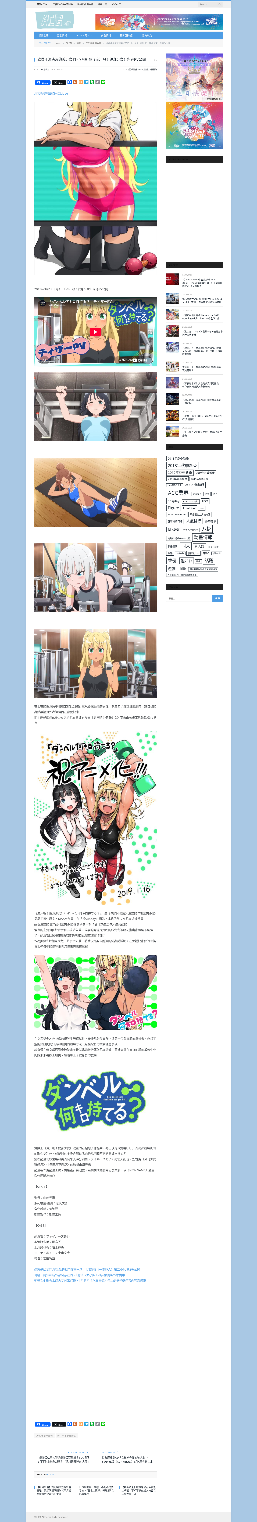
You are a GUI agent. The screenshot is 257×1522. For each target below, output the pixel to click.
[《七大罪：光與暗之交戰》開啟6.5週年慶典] (172, 431)
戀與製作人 (193, 553)
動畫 (146, 69)
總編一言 (102, 4)
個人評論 (174, 529)
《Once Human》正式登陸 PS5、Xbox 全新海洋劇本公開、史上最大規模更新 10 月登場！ (202, 283)
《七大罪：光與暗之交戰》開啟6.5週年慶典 (202, 434)
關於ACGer (42, 4)
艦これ (186, 560)
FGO (205, 501)
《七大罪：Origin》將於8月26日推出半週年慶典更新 (202, 333)
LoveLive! (189, 508)
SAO (201, 508)
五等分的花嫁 (175, 521)
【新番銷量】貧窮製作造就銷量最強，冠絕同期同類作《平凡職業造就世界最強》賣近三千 (54, 1490)
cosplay (173, 501)
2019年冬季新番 (180, 472)
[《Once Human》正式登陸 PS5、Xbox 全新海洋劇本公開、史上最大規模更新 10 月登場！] (172, 279)
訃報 (198, 561)
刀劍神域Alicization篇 (179, 538)
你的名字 (210, 521)
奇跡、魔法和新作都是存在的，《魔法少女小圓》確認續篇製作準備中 (79, 1275)
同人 (185, 546)
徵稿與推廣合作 (85, 4)
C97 (215, 493)
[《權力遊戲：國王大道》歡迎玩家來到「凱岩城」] (172, 399)
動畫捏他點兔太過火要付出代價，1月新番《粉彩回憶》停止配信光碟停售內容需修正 (90, 1280)
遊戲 (172, 568)
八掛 (206, 529)
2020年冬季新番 (174, 485)
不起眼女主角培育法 (200, 514)
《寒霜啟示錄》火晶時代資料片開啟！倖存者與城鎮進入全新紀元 (201, 385)
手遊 (206, 553)
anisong (197, 493)
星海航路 (147, 35)
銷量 (183, 569)
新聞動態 (43, 35)
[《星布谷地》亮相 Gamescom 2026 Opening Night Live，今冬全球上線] (172, 314)
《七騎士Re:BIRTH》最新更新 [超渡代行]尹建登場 (202, 417)
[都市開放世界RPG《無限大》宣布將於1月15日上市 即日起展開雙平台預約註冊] (172, 298)
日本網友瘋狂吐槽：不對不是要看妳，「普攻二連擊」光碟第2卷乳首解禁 (96, 1490)
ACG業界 (178, 492)
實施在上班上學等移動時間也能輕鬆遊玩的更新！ (201, 368)
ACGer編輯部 (43, 69)
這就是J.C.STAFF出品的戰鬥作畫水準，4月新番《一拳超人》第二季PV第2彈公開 (87, 1269)
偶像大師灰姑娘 (190, 529)
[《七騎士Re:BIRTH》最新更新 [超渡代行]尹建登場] (172, 415)
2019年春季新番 (177, 479)
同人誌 (199, 546)
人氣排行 (193, 520)
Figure (173, 507)
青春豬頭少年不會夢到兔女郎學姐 (182, 575)
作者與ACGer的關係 (62, 4)
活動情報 (62, 35)
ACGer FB (116, 4)
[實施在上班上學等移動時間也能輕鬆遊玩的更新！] (172, 366)
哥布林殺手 (213, 546)
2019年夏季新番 (130, 69)
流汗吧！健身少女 (66, 1435)
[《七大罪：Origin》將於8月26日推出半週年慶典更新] (172, 331)
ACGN (140, 69)
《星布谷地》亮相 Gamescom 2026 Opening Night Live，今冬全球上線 (201, 317)
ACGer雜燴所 (194, 485)
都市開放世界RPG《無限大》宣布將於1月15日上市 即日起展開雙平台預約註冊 (202, 300)
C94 (207, 493)
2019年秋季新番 (199, 479)
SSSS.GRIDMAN (177, 514)
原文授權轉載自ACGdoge (51, 93)
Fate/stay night (190, 501)
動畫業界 (172, 546)
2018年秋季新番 (182, 465)
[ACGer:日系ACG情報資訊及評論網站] (54, 19)
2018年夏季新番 (178, 458)
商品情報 (106, 35)
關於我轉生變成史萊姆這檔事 (203, 569)
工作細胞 (180, 553)
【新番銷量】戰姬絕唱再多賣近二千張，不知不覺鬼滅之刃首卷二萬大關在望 (139, 1490)
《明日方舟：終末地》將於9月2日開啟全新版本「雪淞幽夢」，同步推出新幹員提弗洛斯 (202, 351)
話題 (208, 560)
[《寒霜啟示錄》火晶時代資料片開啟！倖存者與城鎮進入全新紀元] (172, 382)
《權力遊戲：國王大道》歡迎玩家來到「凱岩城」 (201, 401)
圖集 (170, 553)
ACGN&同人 (82, 35)
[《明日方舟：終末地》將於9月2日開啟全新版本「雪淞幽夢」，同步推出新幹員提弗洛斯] (172, 347)
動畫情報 (203, 537)
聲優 (172, 560)
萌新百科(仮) (126, 35)
